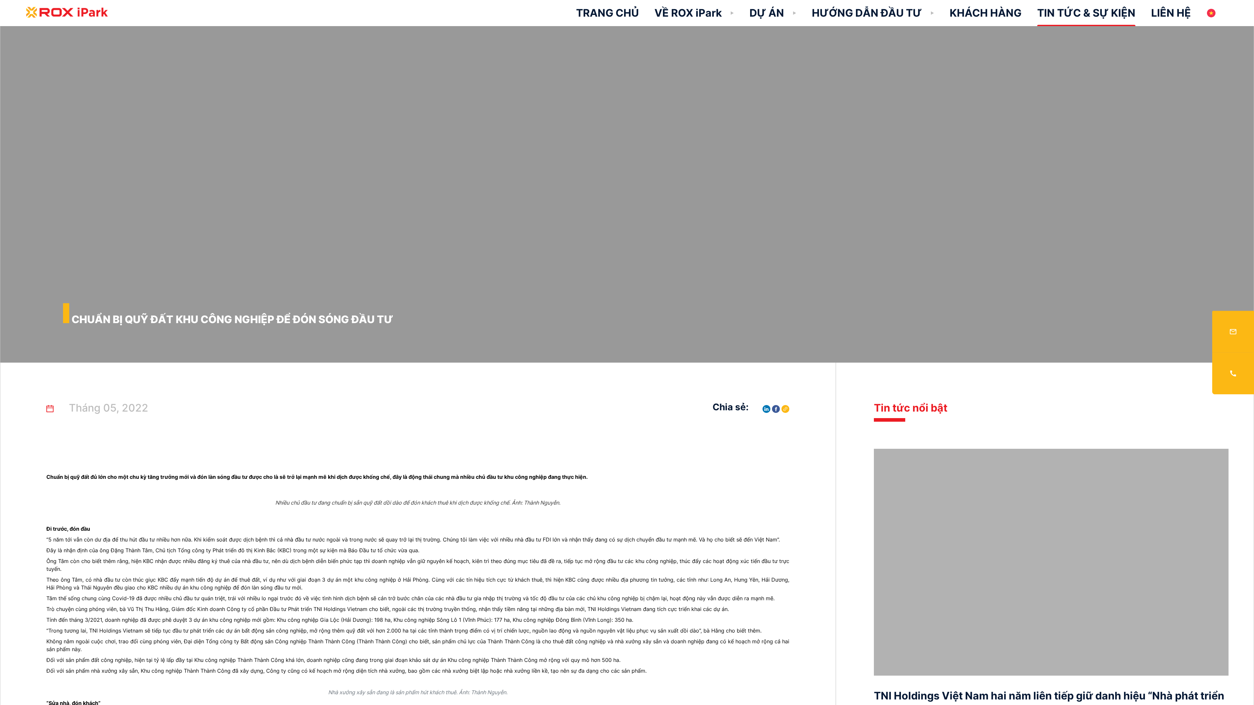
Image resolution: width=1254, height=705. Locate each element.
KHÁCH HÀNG (985, 13)
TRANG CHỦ (607, 13)
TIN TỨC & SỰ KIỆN (1086, 13)
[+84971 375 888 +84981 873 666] (1233, 373)
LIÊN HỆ (1171, 13)
